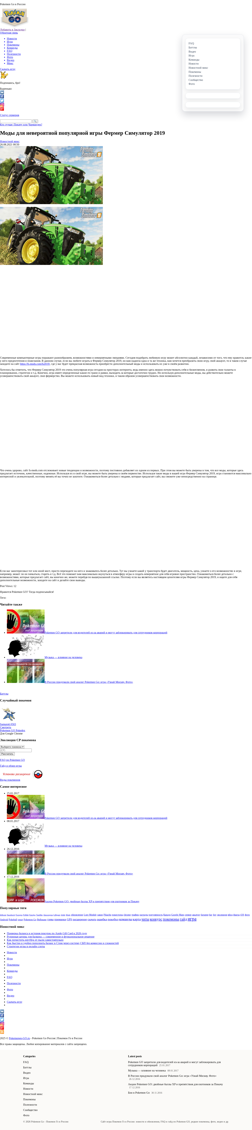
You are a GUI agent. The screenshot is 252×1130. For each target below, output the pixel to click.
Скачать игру (7, 69)
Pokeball (13, 919)
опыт (20, 919)
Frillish (26, 915)
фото (247, 914)
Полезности (14, 983)
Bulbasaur (42, 919)
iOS (242, 914)
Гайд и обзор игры (11, 765)
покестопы (117, 914)
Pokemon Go (30, 919)
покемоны (171, 919)
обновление (77, 914)
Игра (10, 958)
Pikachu (107, 914)
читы (145, 919)
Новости (12, 952)
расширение (80, 919)
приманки (60, 919)
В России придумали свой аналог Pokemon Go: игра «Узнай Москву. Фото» (172, 1075)
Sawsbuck (11, 915)
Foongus (19, 915)
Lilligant (56, 915)
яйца (230, 914)
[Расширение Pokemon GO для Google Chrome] (38, 777)
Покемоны (13, 964)
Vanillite (39, 915)
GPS (69, 919)
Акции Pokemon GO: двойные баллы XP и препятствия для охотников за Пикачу (175, 1084)
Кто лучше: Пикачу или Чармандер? (21, 124)
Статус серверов (9, 115)
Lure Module (90, 914)
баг (210, 914)
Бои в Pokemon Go (139, 1092)
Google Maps (177, 914)
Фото (10, 989)
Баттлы (27, 1067)
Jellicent (3, 915)
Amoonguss (48, 915)
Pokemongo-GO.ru (19, 1038)
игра (192, 918)
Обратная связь (9, 32)
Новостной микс (10, 141)
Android (4, 919)
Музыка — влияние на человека (147, 1070)
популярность (156, 914)
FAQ (9, 977)
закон (100, 914)
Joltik (63, 915)
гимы (50, 919)
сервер (188, 914)
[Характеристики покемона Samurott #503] (8, 721)
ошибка (102, 919)
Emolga (32, 915)
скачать (92, 919)
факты (236, 914)
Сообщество (30, 1110)
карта (137, 919)
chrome (127, 914)
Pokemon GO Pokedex (12, 730)
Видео (10, 995)
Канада (167, 914)
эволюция (222, 914)
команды (125, 919)
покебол (113, 919)
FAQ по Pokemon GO (12, 759)
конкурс (156, 919)
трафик (135, 914)
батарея (204, 914)
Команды (12, 970)
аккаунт (196, 914)
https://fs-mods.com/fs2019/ (35, 363)
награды (144, 914)
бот (214, 914)
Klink (68, 915)
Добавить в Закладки (12, 29)
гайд (183, 919)
